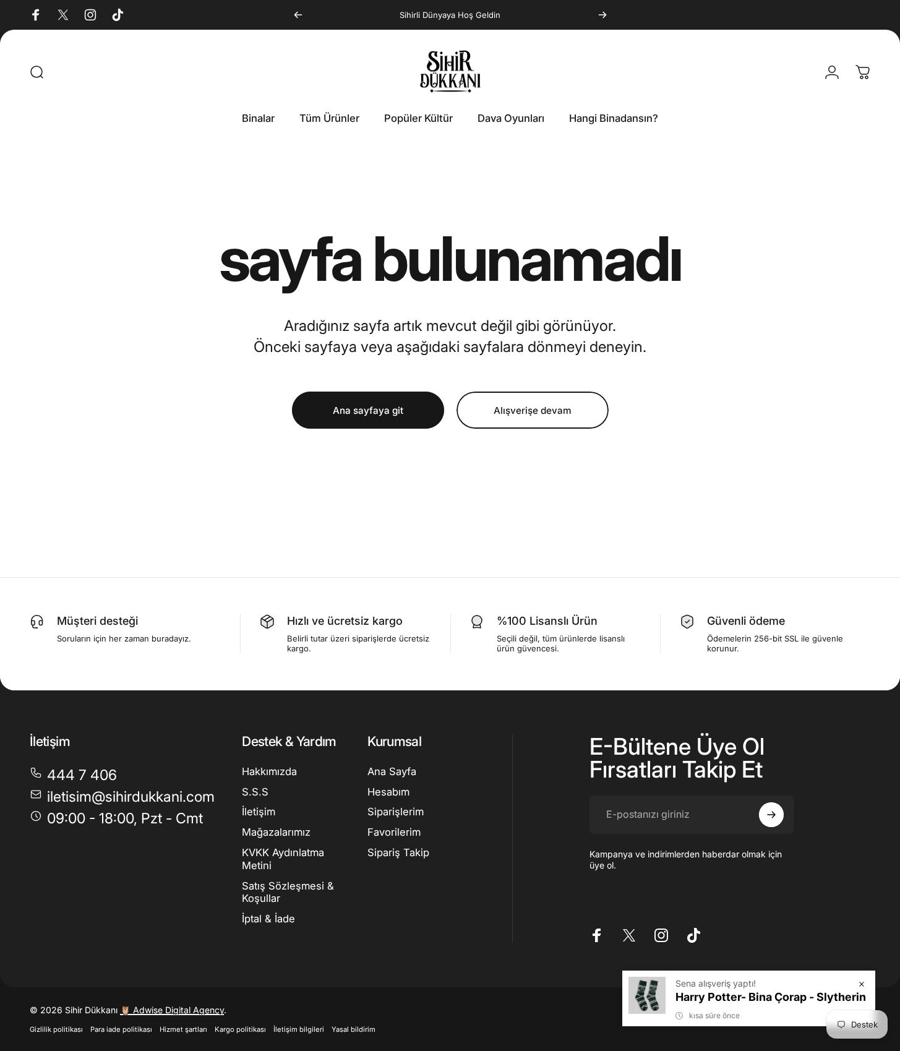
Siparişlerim (395, 812)
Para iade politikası (121, 1029)
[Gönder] (771, 814)
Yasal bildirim (353, 1029)
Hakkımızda (269, 771)
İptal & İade (268, 918)
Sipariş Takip (398, 852)
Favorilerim (394, 832)
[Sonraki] (602, 15)
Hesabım (388, 792)
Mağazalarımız (276, 832)
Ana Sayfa (391, 771)
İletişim (258, 812)
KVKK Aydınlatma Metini (283, 859)
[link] (116, 819)
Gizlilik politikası (56, 1029)
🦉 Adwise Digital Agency (172, 1010)
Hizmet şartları (183, 1029)
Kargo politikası (240, 1029)
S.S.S (255, 792)
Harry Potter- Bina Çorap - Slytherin (770, 996)
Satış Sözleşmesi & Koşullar (288, 892)
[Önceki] (298, 15)
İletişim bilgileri (298, 1029)
